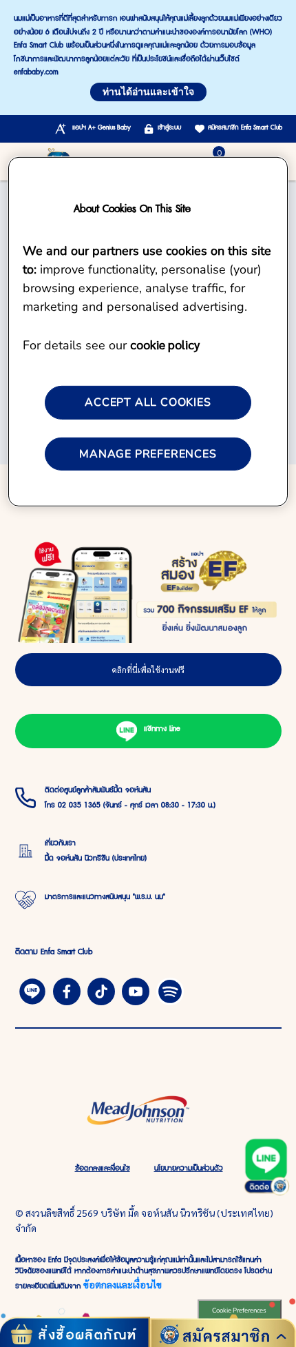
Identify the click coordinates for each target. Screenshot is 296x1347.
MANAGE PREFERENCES (147, 453)
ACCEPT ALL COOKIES (148, 402)
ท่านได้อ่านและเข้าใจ (148, 92)
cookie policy (165, 344)
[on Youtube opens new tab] (135, 990)
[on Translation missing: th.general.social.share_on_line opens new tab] (32, 990)
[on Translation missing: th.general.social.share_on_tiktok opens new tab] (101, 990)
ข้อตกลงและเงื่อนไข (122, 1284)
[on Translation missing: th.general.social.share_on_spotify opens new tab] (170, 990)
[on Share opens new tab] (67, 990)
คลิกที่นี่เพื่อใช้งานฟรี (148, 669)
